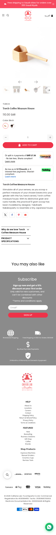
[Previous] (20, 82)
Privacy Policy (28, 420)
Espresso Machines (28, 453)
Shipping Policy (28, 415)
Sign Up (28, 315)
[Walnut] (12, 126)
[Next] (36, 82)
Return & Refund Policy (28, 418)
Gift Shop (28, 439)
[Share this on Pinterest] (18, 214)
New (28, 432)
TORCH (6, 103)
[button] (7, 475)
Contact (28, 413)
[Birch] (5, 126)
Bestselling (28, 434)
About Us (28, 405)
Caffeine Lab (16, 496)
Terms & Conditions (28, 423)
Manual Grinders (28, 455)
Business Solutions (28, 436)
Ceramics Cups (28, 458)
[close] (53, 4)
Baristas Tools (28, 460)
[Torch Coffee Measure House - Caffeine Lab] (28, 52)
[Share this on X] (5, 214)
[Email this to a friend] (25, 214)
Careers (28, 410)
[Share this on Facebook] (12, 214)
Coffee (28, 441)
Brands (28, 444)
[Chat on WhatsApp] (49, 527)
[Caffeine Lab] (28, 15)
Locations (28, 408)
